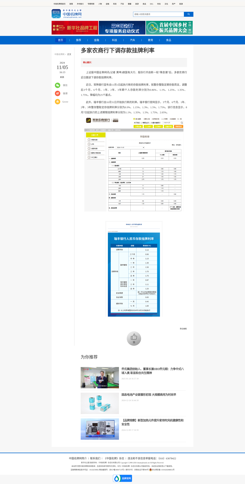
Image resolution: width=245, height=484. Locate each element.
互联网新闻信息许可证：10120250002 (85, 470)
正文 (69, 54)
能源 (181, 4)
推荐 (78, 40)
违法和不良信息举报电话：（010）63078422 (152, 458)
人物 (100, 4)
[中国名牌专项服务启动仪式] (122, 28)
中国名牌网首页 (60, 4)
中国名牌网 (59, 54)
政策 (71, 4)
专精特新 (91, 4)
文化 (166, 4)
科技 (115, 4)
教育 (150, 40)
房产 (173, 4)
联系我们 (95, 458)
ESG (151, 4)
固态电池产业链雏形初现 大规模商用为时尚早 (149, 394)
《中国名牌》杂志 (114, 458)
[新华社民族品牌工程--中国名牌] (75, 28)
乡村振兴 (80, 4)
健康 (129, 4)
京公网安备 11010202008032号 (163, 470)
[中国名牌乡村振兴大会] (169, 28)
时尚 (159, 4)
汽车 (122, 4)
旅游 (137, 4)
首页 (60, 40)
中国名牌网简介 (78, 458)
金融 (107, 4)
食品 (144, 4)
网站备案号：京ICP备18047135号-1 (112, 470)
